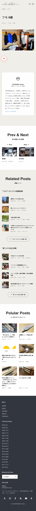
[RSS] (21, 498)
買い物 (11, 161)
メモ (10, 339)
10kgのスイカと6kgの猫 (17, 256)
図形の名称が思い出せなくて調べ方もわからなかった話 (9, 357)
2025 (3, 428)
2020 (3, 441)
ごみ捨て (29, 339)
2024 (3, 430)
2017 (3, 449)
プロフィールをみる (10, 111)
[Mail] (26, 498)
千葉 (23, 219)
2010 (3, 467)
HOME (4, 406)
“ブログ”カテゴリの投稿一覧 (19, 239)
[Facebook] (15, 498)
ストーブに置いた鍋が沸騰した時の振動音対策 (22, 274)
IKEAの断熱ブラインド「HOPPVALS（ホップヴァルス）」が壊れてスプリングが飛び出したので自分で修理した (9, 381)
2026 (3, 425)
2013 (3, 459)
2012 (3, 462)
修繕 (27, 361)
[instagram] (10, 498)
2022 (3, 436)
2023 (3, 433)
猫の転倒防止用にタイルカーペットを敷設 (22, 283)
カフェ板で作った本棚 (25, 378)
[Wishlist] (31, 498)
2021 (3, 438)
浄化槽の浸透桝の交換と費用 (26, 356)
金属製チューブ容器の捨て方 (26, 336)
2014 (3, 457)
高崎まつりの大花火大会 (17, 199)
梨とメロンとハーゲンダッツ (18, 208)
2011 (3, 465)
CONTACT (5, 416)
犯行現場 (21, 158)
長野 (28, 267)
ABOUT (4, 414)
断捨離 (4, 158)
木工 (27, 388)
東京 (28, 219)
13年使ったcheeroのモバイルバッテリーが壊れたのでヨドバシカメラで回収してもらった (22, 227)
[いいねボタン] (4, 59)
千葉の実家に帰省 (15, 217)
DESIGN (4, 411)
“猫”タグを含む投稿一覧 (19, 294)
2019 (3, 443)
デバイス (25, 231)
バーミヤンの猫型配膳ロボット (19, 265)
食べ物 (24, 210)
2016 (3, 451)
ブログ (9, 23)
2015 (3, 454)
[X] (5, 498)
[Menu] (30, 4)
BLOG (4, 408)
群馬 (24, 201)
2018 (3, 446)
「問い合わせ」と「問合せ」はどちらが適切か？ (8, 336)
